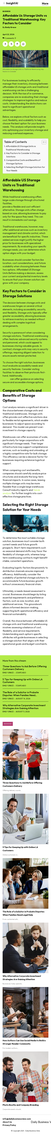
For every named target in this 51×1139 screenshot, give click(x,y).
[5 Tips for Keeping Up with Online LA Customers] (25, 819)
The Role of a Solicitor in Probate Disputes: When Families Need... (21, 694)
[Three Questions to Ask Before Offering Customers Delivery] (25, 754)
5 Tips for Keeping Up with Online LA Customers (22, 681)
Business (6, 11)
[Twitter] (11, 44)
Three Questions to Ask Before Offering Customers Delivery (25, 668)
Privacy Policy (9, 1125)
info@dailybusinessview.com (17, 1118)
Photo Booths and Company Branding (21, 1105)
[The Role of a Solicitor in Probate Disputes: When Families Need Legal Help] (25, 883)
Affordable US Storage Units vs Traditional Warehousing (21, 148)
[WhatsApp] (23, 44)
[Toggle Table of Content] (43, 142)
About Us (7, 1122)
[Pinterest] (17, 44)
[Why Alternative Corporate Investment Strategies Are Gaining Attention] (25, 948)
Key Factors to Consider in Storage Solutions (23, 155)
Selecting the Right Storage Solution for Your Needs (25, 169)
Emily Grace (10, 27)
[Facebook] (5, 44)
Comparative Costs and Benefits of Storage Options (23, 162)
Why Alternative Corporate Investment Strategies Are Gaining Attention (24, 707)
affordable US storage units (27, 203)
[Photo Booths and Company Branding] (25, 1076)
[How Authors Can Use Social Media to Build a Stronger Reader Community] (25, 1012)
